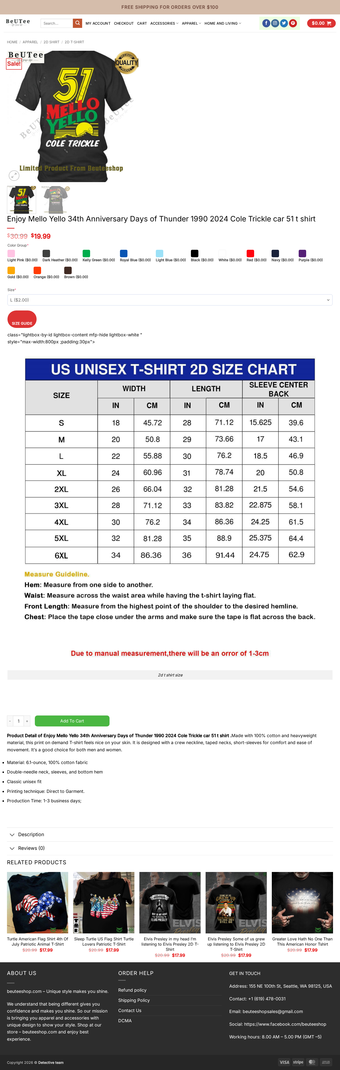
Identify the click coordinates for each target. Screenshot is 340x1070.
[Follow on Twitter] (284, 23)
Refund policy (132, 990)
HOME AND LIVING (221, 23)
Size (11, 290)
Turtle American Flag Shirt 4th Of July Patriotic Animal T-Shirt (37, 941)
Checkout (124, 23)
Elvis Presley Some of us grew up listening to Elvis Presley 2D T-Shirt (236, 944)
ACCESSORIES (162, 23)
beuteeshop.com (24, 991)
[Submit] (77, 23)
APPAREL (190, 23)
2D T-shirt (74, 42)
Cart (142, 23)
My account (98, 23)
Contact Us (129, 1010)
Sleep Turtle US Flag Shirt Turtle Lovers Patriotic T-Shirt (104, 941)
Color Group (18, 245)
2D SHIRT (51, 42)
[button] (321, 23)
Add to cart (72, 720)
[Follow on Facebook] (266, 23)
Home (12, 42)
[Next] (129, 116)
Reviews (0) (31, 848)
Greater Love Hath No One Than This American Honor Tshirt (302, 941)
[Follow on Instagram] (275, 23)
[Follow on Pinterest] (293, 23)
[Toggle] (12, 835)
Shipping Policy (134, 1000)
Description (31, 834)
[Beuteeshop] (18, 23)
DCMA (125, 1020)
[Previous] (15, 116)
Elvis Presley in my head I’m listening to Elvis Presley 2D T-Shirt (170, 944)
